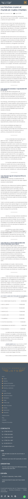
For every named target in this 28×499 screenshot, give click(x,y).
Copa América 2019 (21, 344)
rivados (9, 249)
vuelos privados (20, 217)
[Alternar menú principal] (25, 2)
